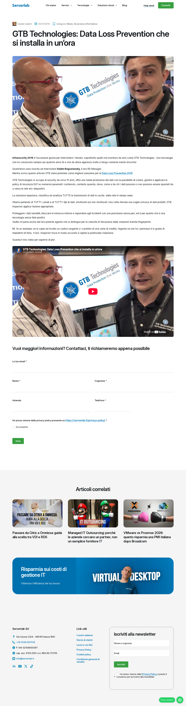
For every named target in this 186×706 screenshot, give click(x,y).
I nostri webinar (85, 635)
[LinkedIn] (14, 666)
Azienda (16, 400)
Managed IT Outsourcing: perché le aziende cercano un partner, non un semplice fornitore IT (92, 537)
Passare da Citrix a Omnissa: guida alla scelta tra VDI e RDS (37, 535)
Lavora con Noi (84, 645)
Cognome (101, 381)
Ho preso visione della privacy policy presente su (59, 420)
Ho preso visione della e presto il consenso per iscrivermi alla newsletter (142, 675)
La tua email (19, 361)
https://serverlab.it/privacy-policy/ (85, 420)
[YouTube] (20, 666)
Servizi (65, 5)
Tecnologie (83, 5)
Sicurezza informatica (85, 23)
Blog (124, 5)
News (70, 23)
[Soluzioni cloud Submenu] (116, 5)
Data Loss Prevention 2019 (117, 173)
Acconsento (21, 427)
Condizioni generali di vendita (88, 660)
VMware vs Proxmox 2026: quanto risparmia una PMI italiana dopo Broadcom (147, 537)
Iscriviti (121, 664)
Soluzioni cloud (106, 5)
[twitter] (26, 666)
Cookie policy (84, 654)
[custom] (31, 666)
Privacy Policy (84, 649)
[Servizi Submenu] (71, 5)
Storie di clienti (84, 640)
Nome (16, 381)
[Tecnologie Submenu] (91, 5)
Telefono (100, 400)
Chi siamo (51, 5)
